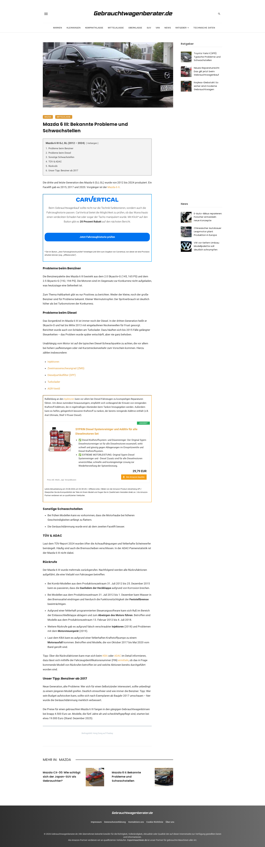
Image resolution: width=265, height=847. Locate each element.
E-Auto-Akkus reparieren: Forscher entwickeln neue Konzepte (208, 217)
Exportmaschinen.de (137, 840)
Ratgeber (180, 27)
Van (158, 27)
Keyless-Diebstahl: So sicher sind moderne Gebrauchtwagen (206, 86)
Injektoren (53, 361)
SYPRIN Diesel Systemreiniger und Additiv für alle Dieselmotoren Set (106, 431)
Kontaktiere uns (136, 822)
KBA (105, 655)
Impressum (96, 822)
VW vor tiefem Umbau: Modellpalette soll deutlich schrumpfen (206, 246)
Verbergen (92, 143)
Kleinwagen (74, 27)
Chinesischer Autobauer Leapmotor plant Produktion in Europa (207, 231)
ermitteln (123, 660)
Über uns (170, 822)
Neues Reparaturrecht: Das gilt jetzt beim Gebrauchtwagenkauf (207, 71)
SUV (149, 27)
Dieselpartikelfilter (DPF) (62, 375)
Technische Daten (204, 27)
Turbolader (54, 381)
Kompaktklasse (94, 27)
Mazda (47, 117)
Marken (57, 27)
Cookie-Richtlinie (154, 822)
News (167, 27)
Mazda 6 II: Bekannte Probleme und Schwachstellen (126, 776)
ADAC (117, 655)
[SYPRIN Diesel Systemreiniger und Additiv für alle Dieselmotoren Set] (60, 439)
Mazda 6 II (114, 187)
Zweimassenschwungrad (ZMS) (66, 368)
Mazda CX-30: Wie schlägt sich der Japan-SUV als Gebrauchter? (62, 776)
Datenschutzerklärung (115, 822)
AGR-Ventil (54, 388)
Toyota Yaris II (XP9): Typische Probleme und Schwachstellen (207, 57)
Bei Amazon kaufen (135, 477)
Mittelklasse (116, 27)
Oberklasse (135, 27)
